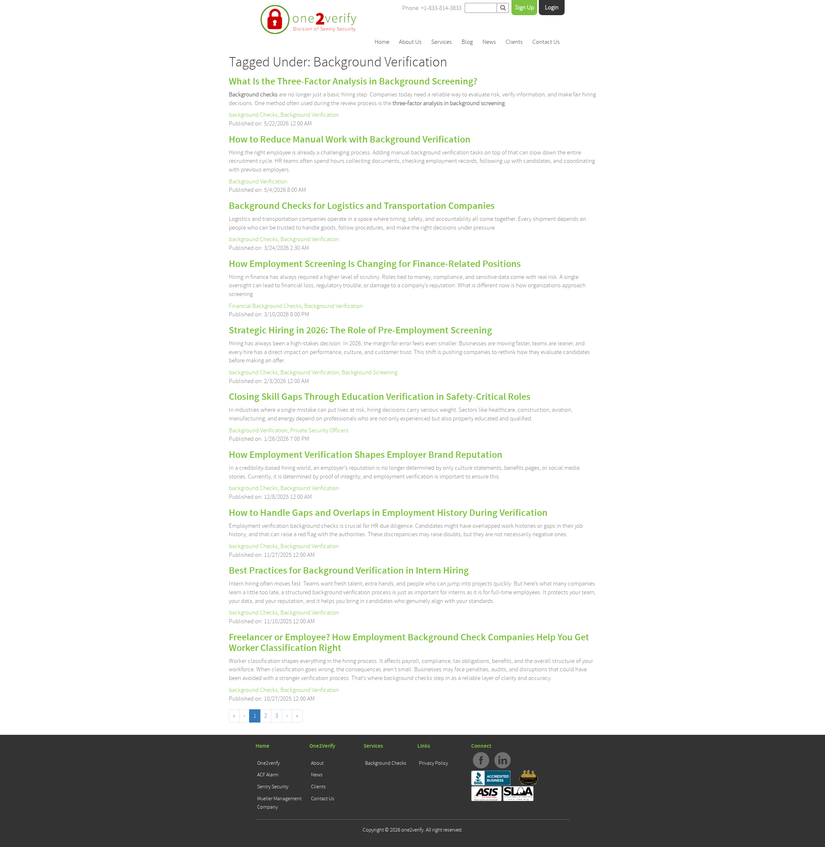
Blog (467, 42)
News (489, 42)
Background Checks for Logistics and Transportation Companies (362, 206)
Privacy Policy (433, 763)
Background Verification (309, 115)
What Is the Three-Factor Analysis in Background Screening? (353, 81)
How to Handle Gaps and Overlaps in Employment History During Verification (388, 513)
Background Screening (369, 372)
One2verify (268, 763)
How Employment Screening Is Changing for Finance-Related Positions (375, 264)
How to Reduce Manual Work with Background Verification (350, 139)
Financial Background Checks (265, 306)
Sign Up (524, 7)
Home (381, 42)
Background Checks (385, 763)
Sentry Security (272, 786)
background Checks (253, 115)
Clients (514, 42)
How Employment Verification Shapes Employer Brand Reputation (365, 454)
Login (551, 7)
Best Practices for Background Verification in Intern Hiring (349, 570)
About (317, 763)
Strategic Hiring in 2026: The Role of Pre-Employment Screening (360, 330)
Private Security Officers (319, 430)
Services (441, 42)
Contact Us (546, 42)
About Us (410, 42)
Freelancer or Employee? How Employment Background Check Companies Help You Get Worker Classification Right (409, 643)
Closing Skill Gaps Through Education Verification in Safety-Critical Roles (379, 396)
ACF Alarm (267, 775)
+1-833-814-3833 (441, 8)
